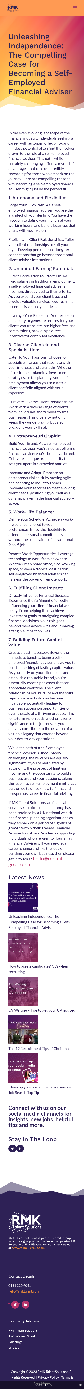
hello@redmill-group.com (36, 861)
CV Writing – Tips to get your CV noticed (41, 1010)
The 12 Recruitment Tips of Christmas (39, 1048)
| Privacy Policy (47, 1377)
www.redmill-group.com (28, 1247)
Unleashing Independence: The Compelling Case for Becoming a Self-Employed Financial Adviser (39, 922)
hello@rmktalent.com (23, 1291)
